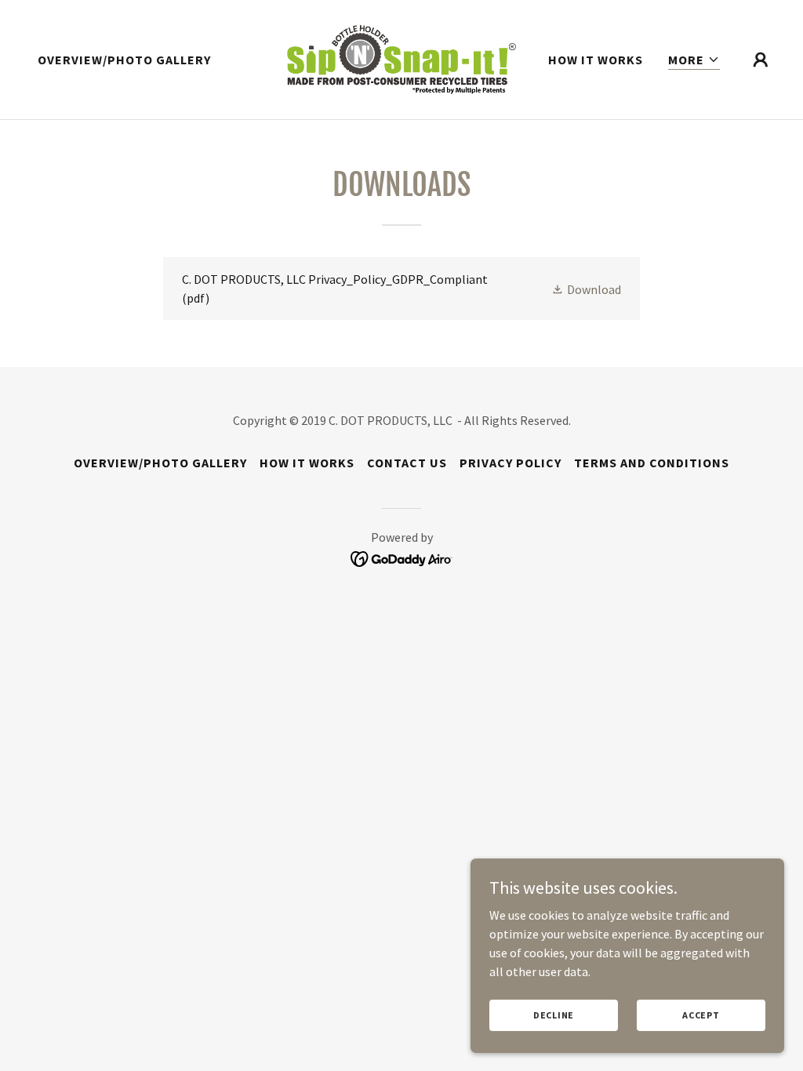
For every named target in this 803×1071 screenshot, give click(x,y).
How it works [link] (595, 59)
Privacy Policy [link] (510, 462)
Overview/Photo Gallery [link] (124, 59)
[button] (694, 60)
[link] (401, 58)
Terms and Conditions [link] (651, 462)
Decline (553, 1015)
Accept (701, 1015)
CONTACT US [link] (407, 462)
